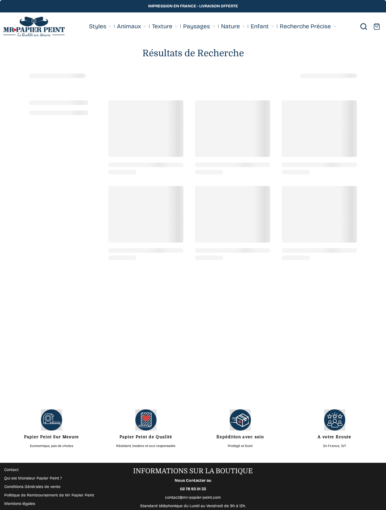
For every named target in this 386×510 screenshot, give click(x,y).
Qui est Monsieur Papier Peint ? (33, 478)
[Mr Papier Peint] (34, 26)
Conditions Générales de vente (32, 486)
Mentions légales (19, 503)
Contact (11, 469)
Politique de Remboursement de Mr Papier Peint (49, 495)
